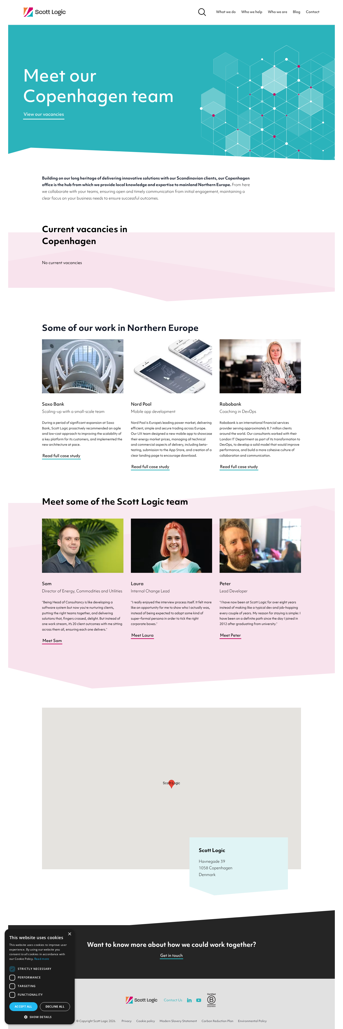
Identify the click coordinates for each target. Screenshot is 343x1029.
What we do (226, 12)
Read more (41, 959)
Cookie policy (145, 1021)
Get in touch (171, 955)
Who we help (251, 12)
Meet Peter (230, 635)
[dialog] (40, 976)
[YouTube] (198, 1000)
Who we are (277, 12)
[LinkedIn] (189, 1000)
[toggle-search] (202, 12)
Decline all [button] (55, 1007)
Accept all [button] (23, 1007)
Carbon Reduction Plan (217, 1021)
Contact (312, 12)
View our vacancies (44, 114)
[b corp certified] (211, 1000)
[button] (39, 1017)
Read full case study (61, 455)
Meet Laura (142, 635)
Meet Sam (52, 640)
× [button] (69, 934)
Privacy (127, 1021)
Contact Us (173, 1000)
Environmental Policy (252, 1021)
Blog (296, 12)
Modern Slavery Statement (178, 1021)
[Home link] (45, 12)
